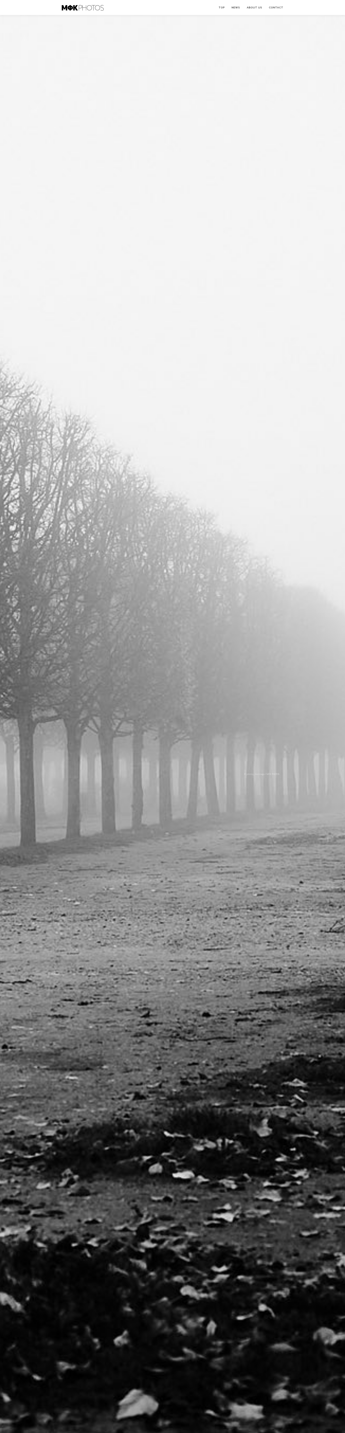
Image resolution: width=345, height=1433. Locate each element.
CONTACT (276, 7)
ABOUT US (254, 7)
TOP (222, 7)
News (236, 7)
